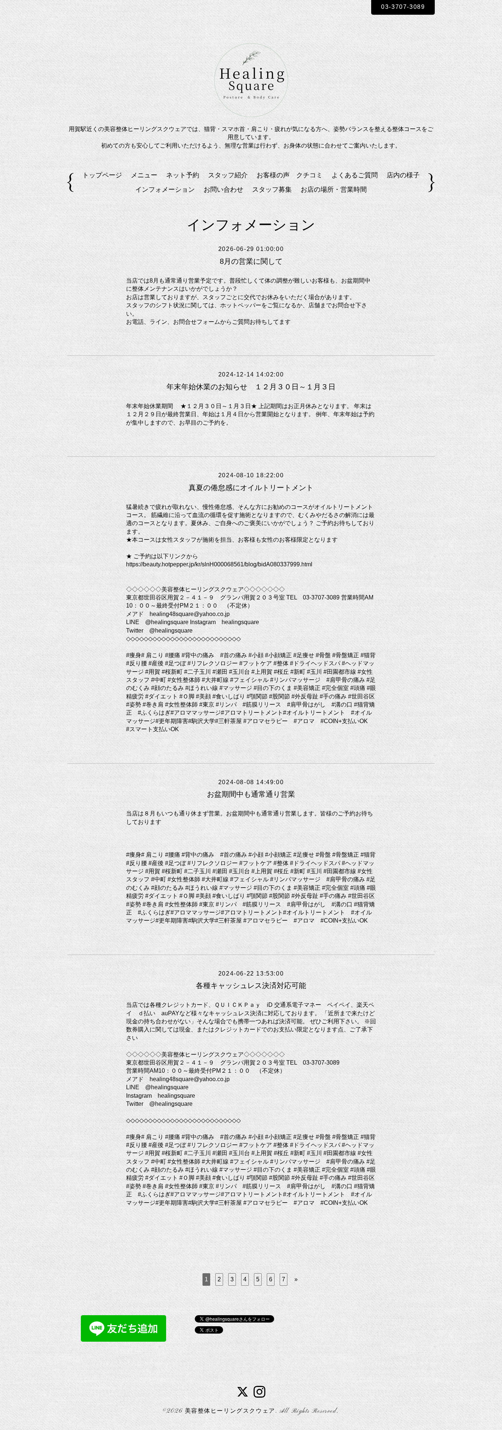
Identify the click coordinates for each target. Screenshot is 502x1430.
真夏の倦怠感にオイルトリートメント (251, 488)
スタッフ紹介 (228, 175)
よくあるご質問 (354, 175)
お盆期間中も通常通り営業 (251, 794)
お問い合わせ (223, 189)
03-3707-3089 (403, 7)
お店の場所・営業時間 (334, 189)
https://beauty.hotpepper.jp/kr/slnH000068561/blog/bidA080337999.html (219, 564)
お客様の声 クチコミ (290, 175)
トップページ (102, 175)
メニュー (144, 175)
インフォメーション (165, 189)
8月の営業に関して (251, 261)
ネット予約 (182, 175)
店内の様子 (403, 175)
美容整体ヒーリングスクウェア (230, 1411)
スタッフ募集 (272, 189)
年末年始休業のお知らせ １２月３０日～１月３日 (251, 387)
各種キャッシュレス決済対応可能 (251, 985)
